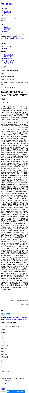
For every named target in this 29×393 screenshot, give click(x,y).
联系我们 (6, 15)
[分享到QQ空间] (3, 313)
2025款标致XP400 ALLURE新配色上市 (15, 319)
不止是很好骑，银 (8, 55)
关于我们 (6, 10)
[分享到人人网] (8, 313)
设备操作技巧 (7, 12)
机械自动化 (7, 13)
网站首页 (6, 8)
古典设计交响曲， (8, 58)
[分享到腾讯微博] (6, 313)
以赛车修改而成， (8, 56)
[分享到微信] (9, 313)
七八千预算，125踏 (9, 60)
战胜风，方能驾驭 (8, 63)
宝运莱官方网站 (14, 38)
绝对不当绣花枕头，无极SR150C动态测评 (16, 317)
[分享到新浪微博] (4, 313)
